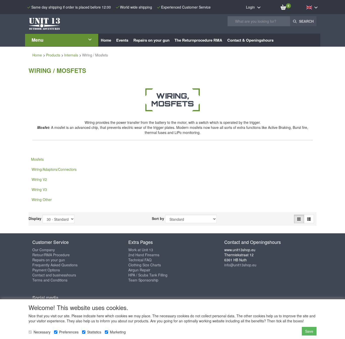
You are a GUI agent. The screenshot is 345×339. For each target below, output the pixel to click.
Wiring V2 (39, 179)
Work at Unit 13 (140, 249)
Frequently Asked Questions (55, 264)
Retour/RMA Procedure (51, 254)
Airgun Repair (139, 269)
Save (309, 331)
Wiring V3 (39, 189)
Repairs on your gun (48, 259)
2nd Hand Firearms (143, 254)
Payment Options (46, 269)
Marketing (118, 331)
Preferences (69, 331)
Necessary (42, 331)
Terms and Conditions (49, 279)
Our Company (43, 249)
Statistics (94, 331)
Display (35, 218)
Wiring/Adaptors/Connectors (54, 169)
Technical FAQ (140, 259)
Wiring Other (42, 199)
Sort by (158, 218)
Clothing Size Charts (144, 264)
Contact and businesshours (54, 274)
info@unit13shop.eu (240, 264)
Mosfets (37, 159)
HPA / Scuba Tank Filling (147, 274)
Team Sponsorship (143, 279)
